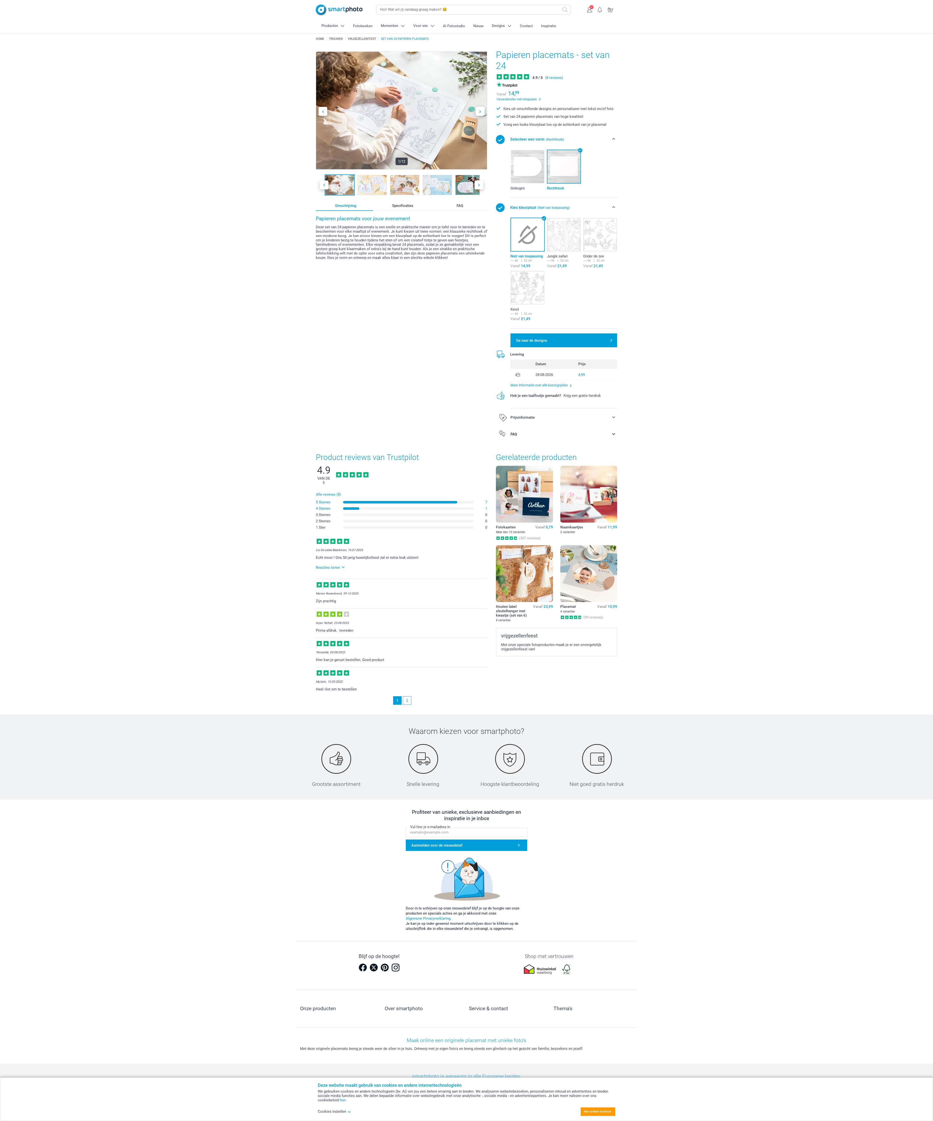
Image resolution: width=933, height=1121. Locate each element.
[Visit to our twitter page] (374, 967)
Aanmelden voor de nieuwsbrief (436, 845)
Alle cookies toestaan (598, 1111)
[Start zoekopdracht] (565, 9)
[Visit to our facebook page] (363, 967)
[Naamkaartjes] (588, 494)
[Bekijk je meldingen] (600, 9)
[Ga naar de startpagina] (339, 9)
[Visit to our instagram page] (395, 967)
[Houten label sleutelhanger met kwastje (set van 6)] (524, 573)
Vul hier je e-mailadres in (430, 827)
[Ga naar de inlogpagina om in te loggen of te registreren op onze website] (589, 9)
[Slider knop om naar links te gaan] (323, 111)
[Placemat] (588, 573)
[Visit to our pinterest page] (385, 967)
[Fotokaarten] (524, 494)
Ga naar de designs (531, 340)
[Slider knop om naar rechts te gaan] (480, 111)
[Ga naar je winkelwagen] (610, 9)
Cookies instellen (332, 1111)
